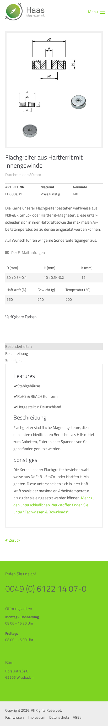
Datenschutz (59, 717)
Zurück (14, 540)
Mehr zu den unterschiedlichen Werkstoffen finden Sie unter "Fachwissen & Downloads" (54, 505)
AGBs (77, 717)
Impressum (36, 717)
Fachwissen (14, 717)
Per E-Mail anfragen (27, 252)
